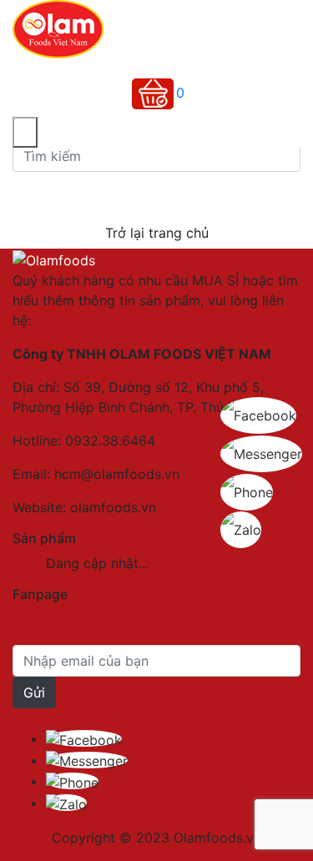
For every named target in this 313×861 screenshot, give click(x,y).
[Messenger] (87, 760)
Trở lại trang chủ (157, 232)
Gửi (34, 692)
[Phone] (72, 781)
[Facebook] (84, 738)
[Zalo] (66, 802)
